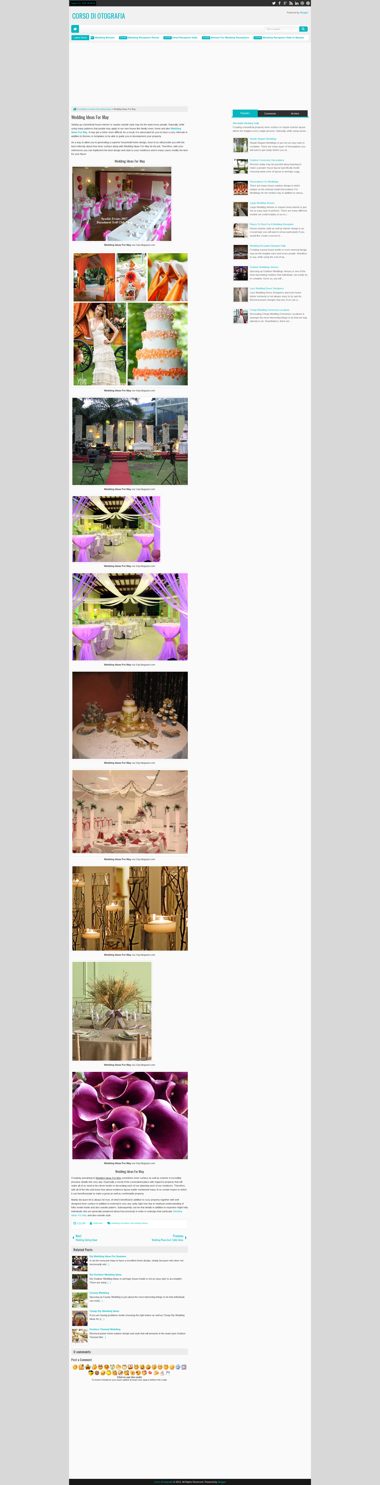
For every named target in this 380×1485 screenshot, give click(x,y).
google (285, 3)
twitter (274, 3)
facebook (279, 3)
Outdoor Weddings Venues (264, 267)
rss (291, 3)
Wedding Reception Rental (117, 37)
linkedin (297, 3)
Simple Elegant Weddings (263, 138)
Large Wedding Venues (262, 203)
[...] (107, 1264)
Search (303, 29)
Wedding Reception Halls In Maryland (258, 37)
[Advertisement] (129, 75)
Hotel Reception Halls (159, 37)
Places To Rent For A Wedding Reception (272, 224)
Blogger (304, 12)
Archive (295, 113)
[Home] (74, 109)
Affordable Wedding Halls (246, 123)
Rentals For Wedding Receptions (204, 37)
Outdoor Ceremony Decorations (267, 160)
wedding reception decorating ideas (129, 1223)
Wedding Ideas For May (90, 117)
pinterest (308, 3)
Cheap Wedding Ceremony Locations (270, 310)
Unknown (98, 1223)
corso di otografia (98, 16)
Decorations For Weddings (264, 181)
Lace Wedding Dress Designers (267, 288)
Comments (270, 113)
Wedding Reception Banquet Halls (268, 245)
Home (75, 29)
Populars (245, 113)
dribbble (302, 3)
